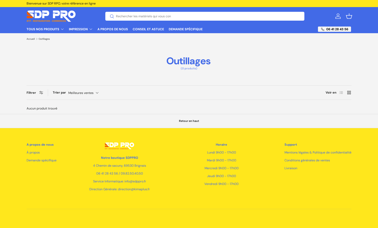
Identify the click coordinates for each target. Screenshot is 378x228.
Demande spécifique (186, 29)
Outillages (44, 39)
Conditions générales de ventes (307, 160)
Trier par (59, 92)
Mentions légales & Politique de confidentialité (317, 152)
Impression (78, 29)
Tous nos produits (43, 29)
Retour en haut (189, 121)
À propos (33, 152)
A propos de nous (112, 29)
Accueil (31, 39)
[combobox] (204, 16)
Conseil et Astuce (148, 29)
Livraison (290, 168)
